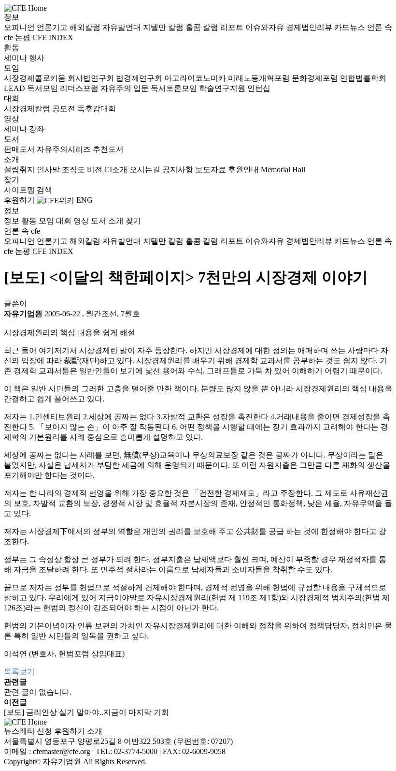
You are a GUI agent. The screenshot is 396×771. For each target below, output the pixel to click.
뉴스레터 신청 (28, 731)
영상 (11, 119)
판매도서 (20, 149)
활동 (11, 48)
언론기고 (53, 27)
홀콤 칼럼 (202, 27)
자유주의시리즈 (65, 149)
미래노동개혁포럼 (260, 78)
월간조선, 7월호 (113, 314)
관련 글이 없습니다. (37, 692)
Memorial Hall (283, 169)
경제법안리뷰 (310, 27)
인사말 (49, 169)
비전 (95, 169)
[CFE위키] (55, 200)
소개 (11, 159)
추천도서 (108, 149)
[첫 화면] (25, 7)
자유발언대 (122, 27)
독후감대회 (96, 108)
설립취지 (20, 169)
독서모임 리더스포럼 (63, 88)
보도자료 (211, 169)
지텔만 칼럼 (164, 27)
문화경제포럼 (316, 78)
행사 (36, 58)
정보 (11, 17)
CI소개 (116, 169)
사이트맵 (20, 190)
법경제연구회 (140, 78)
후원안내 (244, 169)
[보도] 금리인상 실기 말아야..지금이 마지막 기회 (86, 712)
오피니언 (20, 27)
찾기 (11, 180)
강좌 (36, 129)
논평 (23, 37)
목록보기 (19, 671)
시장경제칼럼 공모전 (40, 108)
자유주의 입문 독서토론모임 (149, 88)
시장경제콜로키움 (36, 78)
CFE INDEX (52, 37)
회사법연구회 (92, 78)
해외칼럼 (86, 27)
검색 (44, 190)
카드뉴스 (350, 27)
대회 (11, 98)
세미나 (16, 58)
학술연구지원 (223, 88)
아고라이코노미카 (196, 78)
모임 (11, 68)
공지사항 (178, 169)
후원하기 (19, 200)
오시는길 (145, 169)
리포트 (232, 27)
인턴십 (258, 88)
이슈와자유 (265, 27)
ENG (84, 200)
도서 (11, 139)
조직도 (74, 169)
